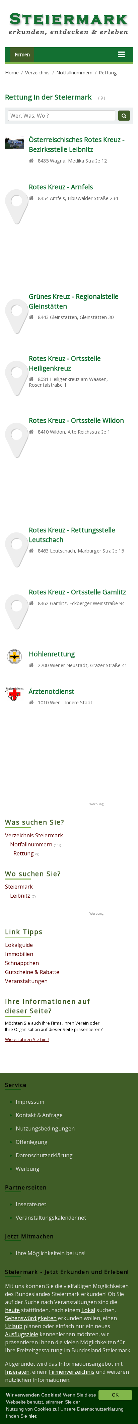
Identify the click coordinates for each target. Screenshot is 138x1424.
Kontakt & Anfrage (39, 1115)
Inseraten (17, 1371)
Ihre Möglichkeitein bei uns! (50, 1253)
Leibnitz (20, 895)
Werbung (28, 1168)
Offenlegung (32, 1142)
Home (12, 72)
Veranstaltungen (26, 981)
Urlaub (13, 1326)
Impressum (30, 1101)
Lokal (88, 1310)
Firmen (22, 54)
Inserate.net (31, 1204)
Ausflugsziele (21, 1334)
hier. (33, 1416)
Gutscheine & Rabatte (32, 972)
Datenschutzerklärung (44, 1155)
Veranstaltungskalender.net (51, 1217)
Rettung (108, 72)
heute (12, 1310)
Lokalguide (19, 945)
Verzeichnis (37, 72)
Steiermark (19, 886)
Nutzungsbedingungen (45, 1128)
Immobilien (19, 954)
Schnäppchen (22, 963)
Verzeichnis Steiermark (34, 835)
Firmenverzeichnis (71, 1371)
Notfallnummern (74, 72)
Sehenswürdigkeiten (31, 1318)
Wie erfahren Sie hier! (27, 1039)
